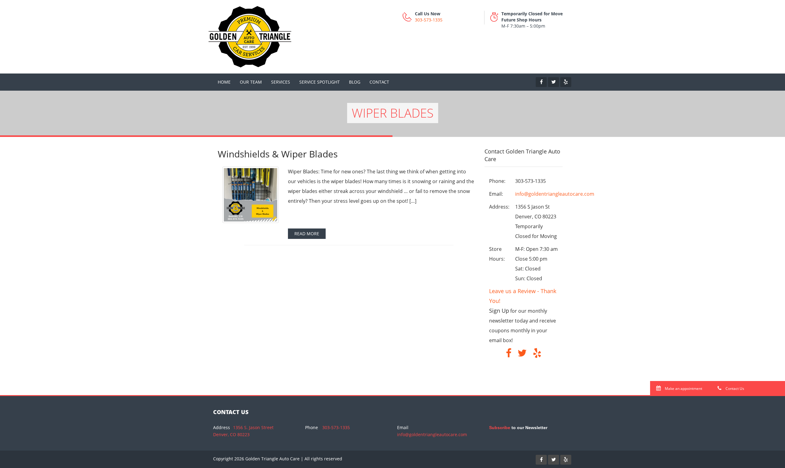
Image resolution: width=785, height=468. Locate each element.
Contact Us (734, 388)
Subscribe (499, 427)
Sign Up (499, 310)
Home (224, 82)
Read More (306, 233)
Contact (379, 82)
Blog (354, 82)
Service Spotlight (319, 82)
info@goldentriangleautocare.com (554, 194)
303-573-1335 (428, 20)
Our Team (251, 82)
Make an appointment (683, 388)
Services (280, 82)
